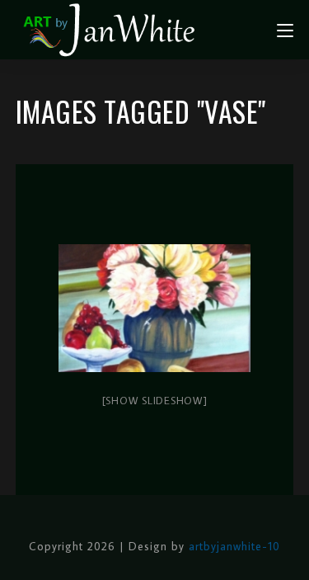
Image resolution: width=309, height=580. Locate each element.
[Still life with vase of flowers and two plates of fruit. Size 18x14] (155, 308)
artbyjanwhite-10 (234, 546)
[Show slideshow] (155, 400)
